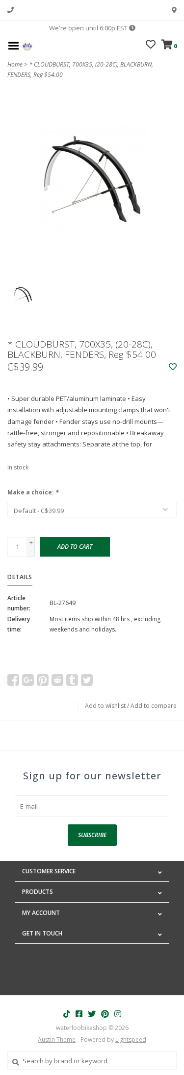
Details (19, 577)
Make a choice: (33, 492)
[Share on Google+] (28, 680)
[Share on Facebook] (13, 680)
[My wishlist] (151, 45)
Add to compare (154, 705)
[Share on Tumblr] (72, 680)
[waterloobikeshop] (27, 45)
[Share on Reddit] (57, 680)
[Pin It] (43, 680)
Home (15, 64)
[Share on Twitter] (87, 680)
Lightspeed (130, 1039)
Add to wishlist (105, 705)
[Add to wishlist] (173, 367)
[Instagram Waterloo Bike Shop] (117, 1014)
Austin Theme (57, 1039)
